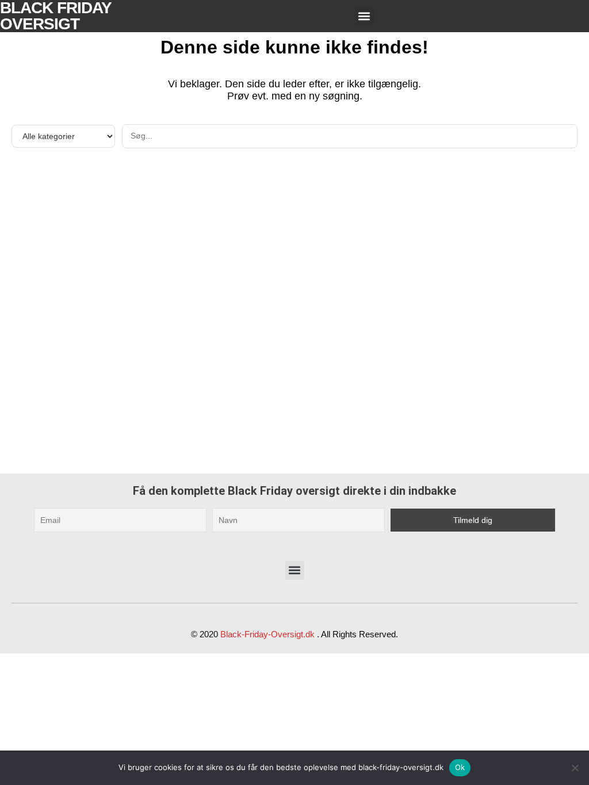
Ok (460, 767)
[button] (364, 16)
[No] (574, 768)
